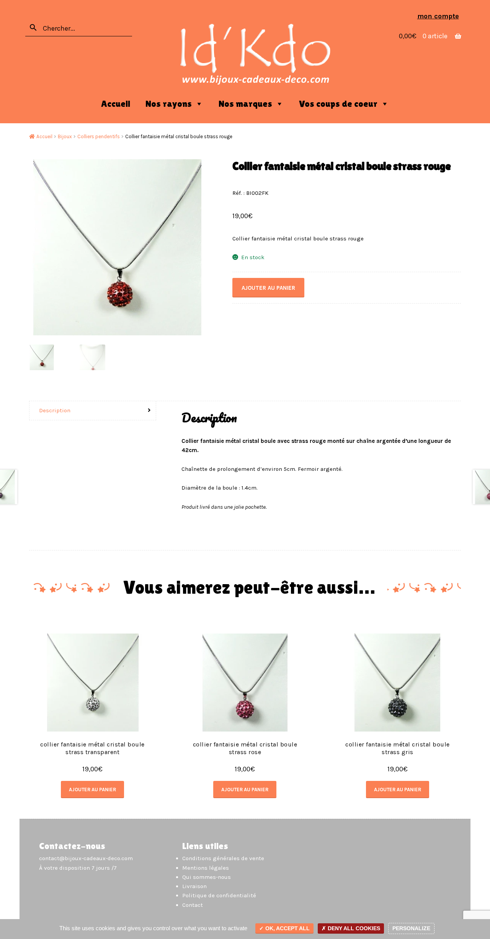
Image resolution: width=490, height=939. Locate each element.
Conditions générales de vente (223, 858)
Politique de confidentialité (219, 895)
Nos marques (245, 103)
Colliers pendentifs (98, 136)
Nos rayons (168, 103)
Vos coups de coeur (338, 103)
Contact (192, 904)
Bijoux (65, 136)
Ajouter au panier (268, 287)
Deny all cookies (353, 928)
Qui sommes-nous (206, 877)
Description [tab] (54, 410)
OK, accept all (287, 928)
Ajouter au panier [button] (92, 789)
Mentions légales (205, 867)
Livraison (194, 886)
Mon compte (438, 16)
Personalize (411, 928)
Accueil (115, 103)
